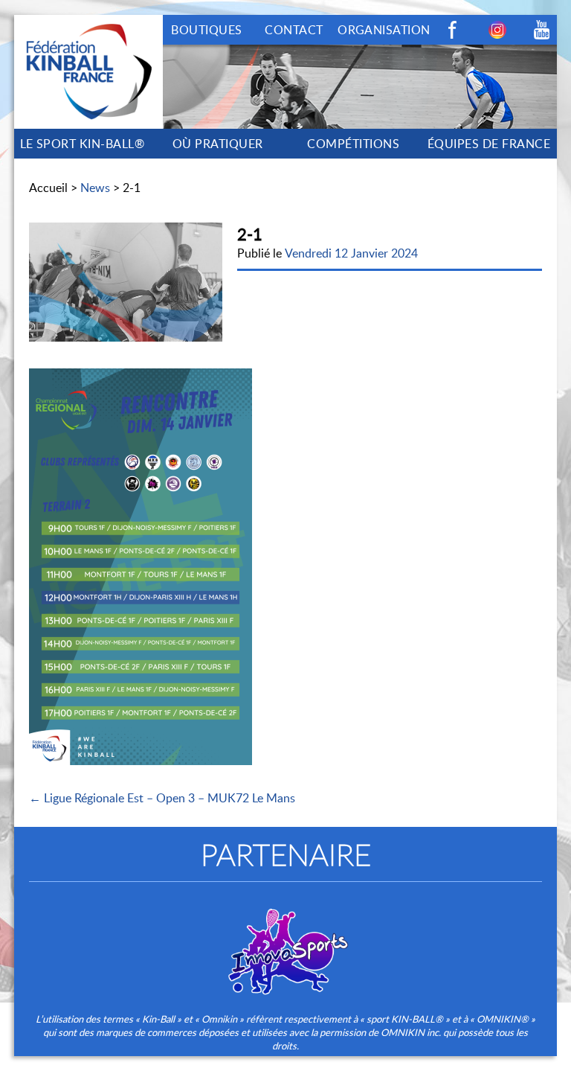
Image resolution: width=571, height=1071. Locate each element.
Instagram (497, 30)
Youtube (542, 30)
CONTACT (294, 30)
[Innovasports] (285, 941)
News (95, 187)
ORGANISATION (384, 30)
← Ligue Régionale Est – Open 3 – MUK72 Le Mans (162, 798)
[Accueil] (88, 23)
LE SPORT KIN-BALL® (82, 143)
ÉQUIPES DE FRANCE (489, 143)
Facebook (453, 30)
